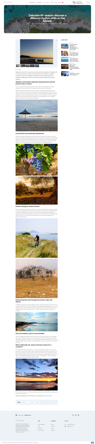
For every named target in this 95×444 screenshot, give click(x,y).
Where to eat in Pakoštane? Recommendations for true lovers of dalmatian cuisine (74, 67)
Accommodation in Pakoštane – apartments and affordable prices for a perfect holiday (74, 47)
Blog (56, 2)
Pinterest (32, 402)
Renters (88, 2)
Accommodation (32, 2)
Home (28, 23)
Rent (48, 2)
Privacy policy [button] (36, 442)
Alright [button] (92, 442)
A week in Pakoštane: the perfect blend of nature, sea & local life (74, 60)
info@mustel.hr (79, 3)
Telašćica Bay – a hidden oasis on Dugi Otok (74, 74)
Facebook (23, 402)
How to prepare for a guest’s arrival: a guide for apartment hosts (74, 54)
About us (52, 2)
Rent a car (40, 428)
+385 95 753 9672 (71, 424)
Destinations (39, 2)
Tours (45, 2)
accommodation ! (48, 395)
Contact (59, 2)
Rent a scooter (41, 430)
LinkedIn (37, 402)
